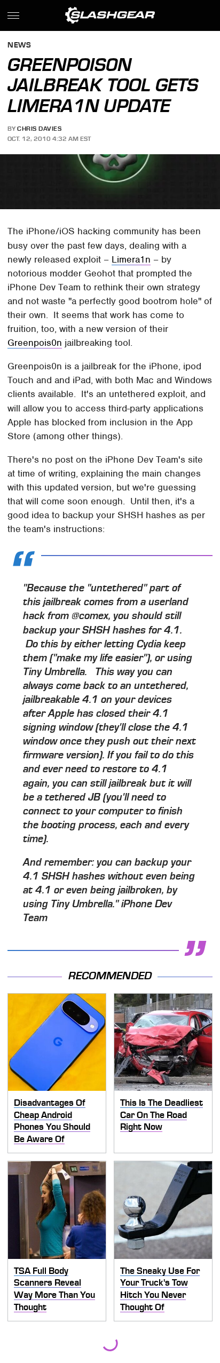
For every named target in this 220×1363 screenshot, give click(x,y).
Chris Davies (39, 128)
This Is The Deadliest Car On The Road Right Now (161, 1114)
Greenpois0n (34, 342)
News (19, 45)
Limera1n (131, 259)
